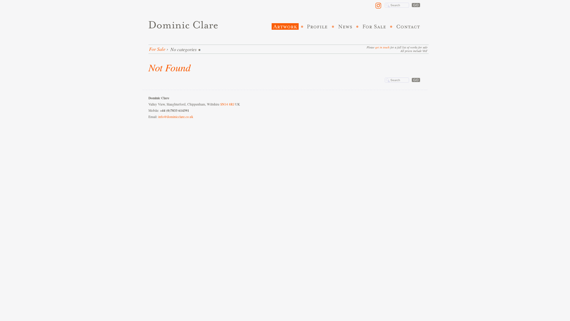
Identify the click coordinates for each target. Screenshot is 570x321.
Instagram (379, 6)
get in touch (382, 47)
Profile (318, 26)
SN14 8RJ (227, 104)
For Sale (374, 26)
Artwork (285, 26)
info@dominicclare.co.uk (175, 116)
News (345, 26)
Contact (408, 26)
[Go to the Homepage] (184, 25)
